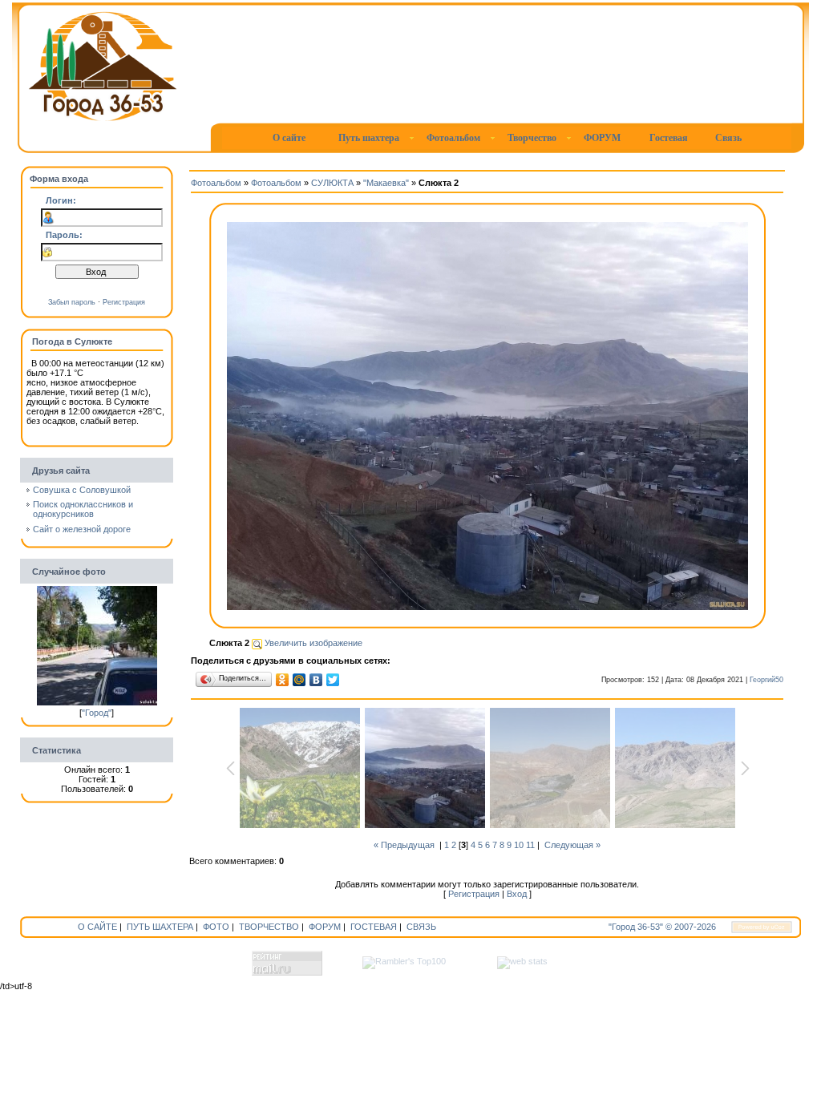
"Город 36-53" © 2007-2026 (662, 926)
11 (530, 845)
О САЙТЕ (97, 926)
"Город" (96, 712)
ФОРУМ (325, 926)
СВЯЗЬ (421, 926)
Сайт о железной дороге (82, 529)
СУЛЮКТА (332, 183)
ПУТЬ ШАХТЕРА (160, 926)
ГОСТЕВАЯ (373, 926)
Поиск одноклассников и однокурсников (83, 509)
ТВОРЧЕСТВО (269, 926)
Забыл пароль (71, 302)
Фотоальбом (216, 183)
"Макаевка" (386, 183)
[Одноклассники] (282, 679)
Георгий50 (766, 680)
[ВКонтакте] (316, 679)
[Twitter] (333, 679)
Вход (517, 894)
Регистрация (124, 302)
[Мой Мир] (299, 679)
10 (519, 845)
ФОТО (216, 926)
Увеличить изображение (312, 643)
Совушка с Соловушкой (82, 490)
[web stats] (522, 961)
